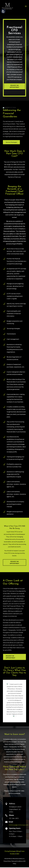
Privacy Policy (7, 861)
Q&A (17, 854)
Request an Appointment (14, 86)
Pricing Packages (10, 851)
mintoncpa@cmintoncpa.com (18, 825)
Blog (18, 851)
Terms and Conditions (17, 861)
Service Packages (11, 142)
